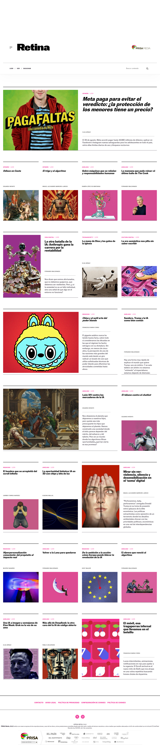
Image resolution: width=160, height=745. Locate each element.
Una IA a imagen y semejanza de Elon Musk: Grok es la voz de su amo (20, 625)
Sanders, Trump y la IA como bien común (136, 319)
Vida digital (49, 237)
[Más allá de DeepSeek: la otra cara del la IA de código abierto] (60, 664)
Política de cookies (116, 703)
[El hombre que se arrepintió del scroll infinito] (20, 514)
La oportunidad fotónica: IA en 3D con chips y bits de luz (58, 472)
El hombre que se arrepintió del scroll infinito (20, 472)
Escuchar (27, 68)
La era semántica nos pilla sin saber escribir (138, 242)
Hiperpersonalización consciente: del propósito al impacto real (18, 555)
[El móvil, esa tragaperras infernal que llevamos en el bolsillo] (100, 648)
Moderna (62, 741)
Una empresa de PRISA (29, 736)
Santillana (75, 734)
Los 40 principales (63, 734)
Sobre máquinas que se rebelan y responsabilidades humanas (99, 172)
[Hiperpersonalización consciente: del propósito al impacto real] (21, 587)
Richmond (50, 741)
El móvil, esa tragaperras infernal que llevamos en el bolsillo (137, 627)
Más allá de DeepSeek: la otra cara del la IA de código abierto (59, 624)
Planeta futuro (113, 737)
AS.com (107, 734)
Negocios (86, 314)
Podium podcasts (75, 741)
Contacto (38, 703)
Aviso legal (50, 703)
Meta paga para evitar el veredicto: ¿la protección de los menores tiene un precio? (117, 104)
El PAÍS (51, 734)
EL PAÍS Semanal (104, 737)
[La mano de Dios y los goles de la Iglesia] (100, 282)
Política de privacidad (68, 703)
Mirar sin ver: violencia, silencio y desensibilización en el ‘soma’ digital (137, 476)
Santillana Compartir (88, 734)
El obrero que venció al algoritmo (134, 553)
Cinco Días (85, 737)
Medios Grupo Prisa (29, 742)
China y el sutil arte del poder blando (94, 319)
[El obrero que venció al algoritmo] (139, 587)
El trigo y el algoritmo (54, 171)
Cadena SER (99, 734)
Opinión (85, 93)
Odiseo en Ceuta (12, 171)
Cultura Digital (128, 237)
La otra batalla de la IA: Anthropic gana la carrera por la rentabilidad (59, 246)
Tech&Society (87, 237)
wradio (76, 737)
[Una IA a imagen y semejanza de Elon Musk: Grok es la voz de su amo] (20, 664)
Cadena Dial (95, 737)
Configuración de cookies (93, 703)
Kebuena (122, 737)
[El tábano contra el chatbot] (139, 435)
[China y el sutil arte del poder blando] (41, 342)
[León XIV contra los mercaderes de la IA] (41, 419)
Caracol (124, 734)
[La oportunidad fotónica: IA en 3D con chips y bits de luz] (60, 514)
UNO (68, 737)
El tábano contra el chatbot (136, 395)
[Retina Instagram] (83, 717)
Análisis (85, 167)
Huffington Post (55, 737)
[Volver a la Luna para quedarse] (60, 587)
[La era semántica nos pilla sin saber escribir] (139, 281)
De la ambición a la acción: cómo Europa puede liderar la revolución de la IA (98, 555)
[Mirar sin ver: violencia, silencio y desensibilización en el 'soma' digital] (100, 496)
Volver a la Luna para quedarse (59, 552)
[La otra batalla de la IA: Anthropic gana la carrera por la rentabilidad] (22, 266)
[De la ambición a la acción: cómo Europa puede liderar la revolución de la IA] (100, 587)
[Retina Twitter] (77, 717)
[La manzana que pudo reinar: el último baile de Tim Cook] (139, 205)
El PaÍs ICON (85, 741)
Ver (18, 68)
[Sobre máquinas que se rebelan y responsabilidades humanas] (100, 205)
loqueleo (106, 741)
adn (115, 734)
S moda (95, 741)
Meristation (118, 741)
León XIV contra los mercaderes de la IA (93, 396)
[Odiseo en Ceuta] (21, 205)
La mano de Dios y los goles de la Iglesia (98, 242)
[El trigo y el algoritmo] (60, 205)
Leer (11, 68)
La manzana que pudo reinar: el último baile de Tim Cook (138, 172)
